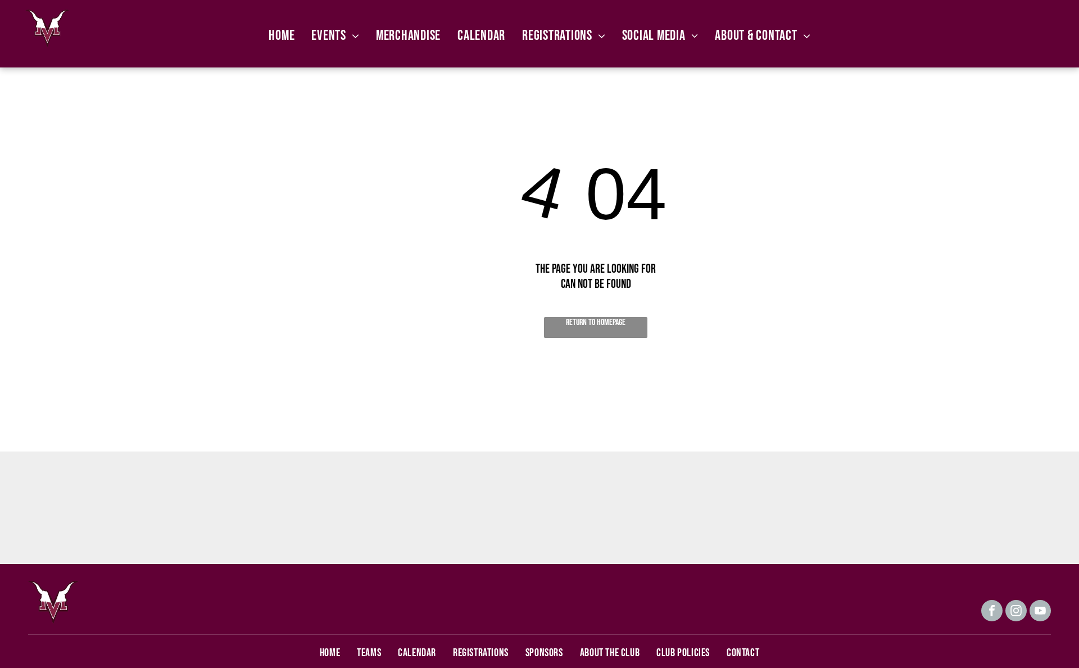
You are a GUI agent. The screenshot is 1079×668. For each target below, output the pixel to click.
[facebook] (992, 612)
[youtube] (1040, 612)
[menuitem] (281, 35)
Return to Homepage (595, 322)
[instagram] (1016, 612)
